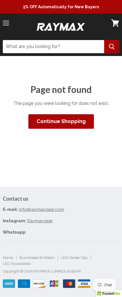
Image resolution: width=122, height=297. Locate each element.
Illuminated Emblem (37, 258)
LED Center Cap (74, 258)
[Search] (111, 46)
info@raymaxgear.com (41, 209)
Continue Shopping (61, 121)
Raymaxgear (40, 220)
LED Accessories (17, 263)
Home (8, 258)
